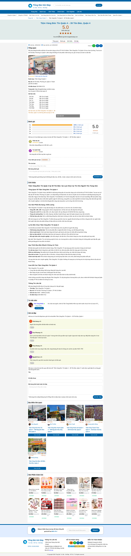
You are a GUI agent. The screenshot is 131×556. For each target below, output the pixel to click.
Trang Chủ (34, 11)
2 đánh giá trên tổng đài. (41, 76)
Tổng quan (55, 41)
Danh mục (43, 11)
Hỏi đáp (76, 41)
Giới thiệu (69, 41)
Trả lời (32, 327)
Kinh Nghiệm (71, 11)
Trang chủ (30, 18)
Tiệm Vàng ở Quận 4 (41, 18)
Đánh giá (62, 41)
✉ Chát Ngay (39, 308)
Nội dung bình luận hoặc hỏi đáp (37, 384)
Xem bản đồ (60, 115)
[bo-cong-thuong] (71, 546)
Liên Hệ (79, 11)
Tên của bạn (31, 163)
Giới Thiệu (52, 11)
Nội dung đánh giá (33, 169)
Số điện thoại (32, 378)
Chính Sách (60, 11)
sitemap (51, 550)
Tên (29, 372)
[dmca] (80, 546)
